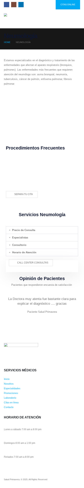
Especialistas (20, 237)
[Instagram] (13, 4)
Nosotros (8, 383)
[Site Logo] (13, 18)
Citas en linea (11, 402)
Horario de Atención (24, 252)
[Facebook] (6, 4)
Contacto (8, 407)
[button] (67, 18)
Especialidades (12, 388)
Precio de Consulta (23, 230)
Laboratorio (10, 398)
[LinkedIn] (21, 4)
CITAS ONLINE (68, 4)
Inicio (7, 379)
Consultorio (19, 245)
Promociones (11, 393)
